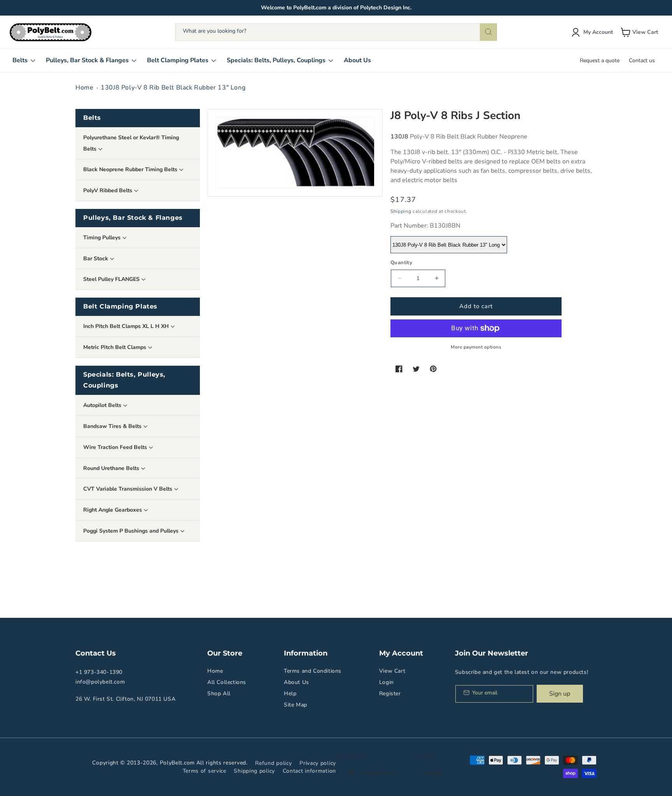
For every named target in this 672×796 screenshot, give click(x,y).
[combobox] (336, 32)
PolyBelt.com (177, 762)
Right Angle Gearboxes (113, 510)
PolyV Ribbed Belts (108, 190)
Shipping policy (254, 771)
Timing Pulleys (102, 237)
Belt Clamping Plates (120, 306)
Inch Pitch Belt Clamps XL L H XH (126, 326)
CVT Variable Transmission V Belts (128, 489)
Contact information (309, 771)
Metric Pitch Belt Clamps (115, 347)
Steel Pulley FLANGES (112, 279)
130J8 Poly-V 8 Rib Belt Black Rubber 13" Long (173, 87)
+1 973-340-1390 (98, 672)
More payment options (476, 347)
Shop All (219, 693)
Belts (92, 117)
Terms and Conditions (312, 671)
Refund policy (273, 763)
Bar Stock (96, 258)
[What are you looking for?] (488, 32)
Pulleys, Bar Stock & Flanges (133, 217)
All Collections (226, 682)
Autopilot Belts (103, 405)
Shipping (400, 211)
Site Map (295, 704)
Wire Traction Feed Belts (116, 447)
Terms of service (204, 771)
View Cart (392, 671)
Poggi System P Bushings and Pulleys (131, 531)
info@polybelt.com (100, 682)
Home (84, 87)
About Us (296, 682)
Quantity (401, 262)
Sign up (559, 693)
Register (390, 693)
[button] (640, 32)
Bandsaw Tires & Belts (113, 426)
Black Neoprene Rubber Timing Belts (131, 169)
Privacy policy (317, 763)
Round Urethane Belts (112, 468)
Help (290, 693)
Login (386, 682)
